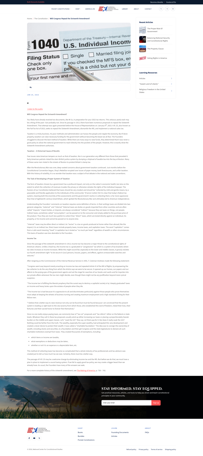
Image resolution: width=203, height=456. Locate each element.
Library (125, 9)
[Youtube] (34, 438)
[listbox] (86, 2)
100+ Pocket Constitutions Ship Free (40, 2)
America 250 (90, 9)
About (136, 9)
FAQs (147, 432)
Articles (114, 436)
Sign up (156, 403)
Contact (148, 9)
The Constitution (41, 18)
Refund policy (131, 449)
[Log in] (167, 8)
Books (80, 432)
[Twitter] (39, 438)
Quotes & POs (171, 2)
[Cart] (173, 8)
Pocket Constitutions (60, 9)
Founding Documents (120, 432)
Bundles (81, 436)
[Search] (161, 8)
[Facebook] (29, 438)
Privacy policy (143, 449)
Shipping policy (170, 449)
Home (29, 18)
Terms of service (156, 449)
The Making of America (86, 370)
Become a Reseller (156, 2)
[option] (86, 2)
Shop (77, 9)
